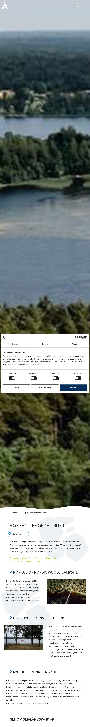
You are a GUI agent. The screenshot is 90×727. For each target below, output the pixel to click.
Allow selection (45, 388)
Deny (16, 388)
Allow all (73, 388)
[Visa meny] (86, 6)
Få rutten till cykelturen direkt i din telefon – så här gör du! (33, 558)
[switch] (34, 378)
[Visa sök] (71, 6)
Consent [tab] (15, 344)
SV (78, 6)
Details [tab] (45, 344)
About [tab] (74, 344)
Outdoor (14, 512)
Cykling (22, 512)
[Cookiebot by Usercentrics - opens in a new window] (77, 337)
